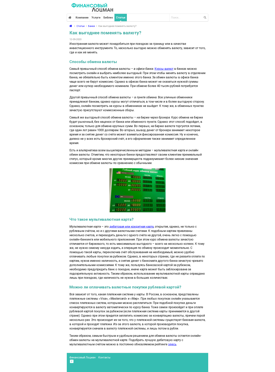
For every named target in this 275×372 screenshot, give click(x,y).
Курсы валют (164, 69)
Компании (82, 17)
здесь (172, 344)
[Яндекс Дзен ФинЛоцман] (72, 361)
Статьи (120, 17)
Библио (108, 17)
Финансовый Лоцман (82, 357)
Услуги (95, 17)
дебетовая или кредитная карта (131, 226)
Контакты (104, 357)
